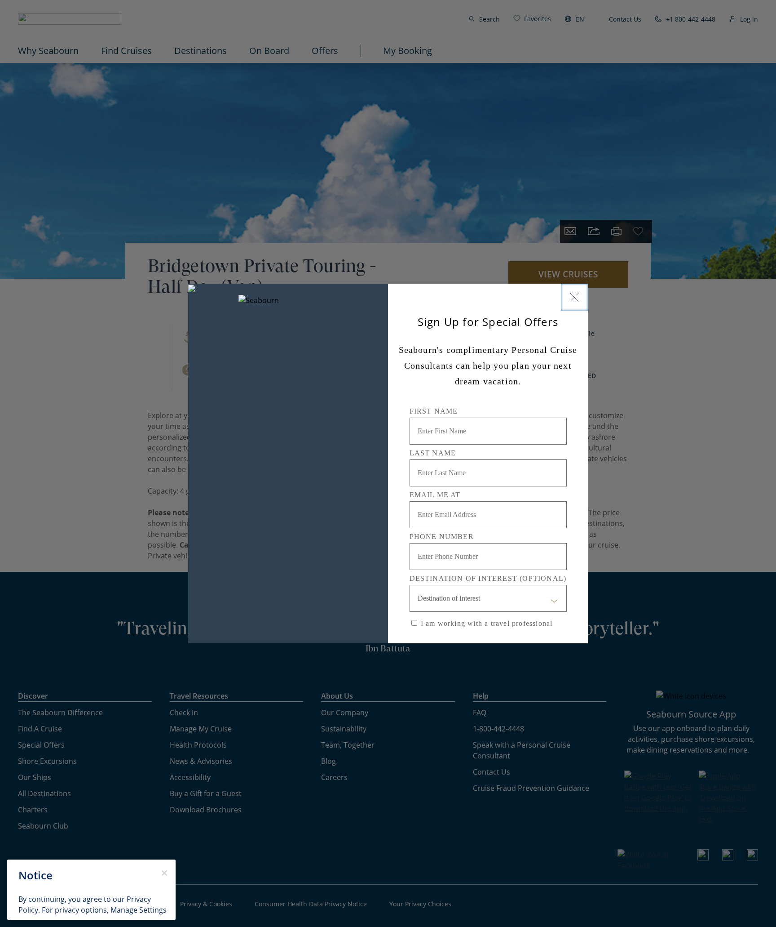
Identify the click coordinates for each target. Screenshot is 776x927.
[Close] (574, 297)
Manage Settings (138, 910)
